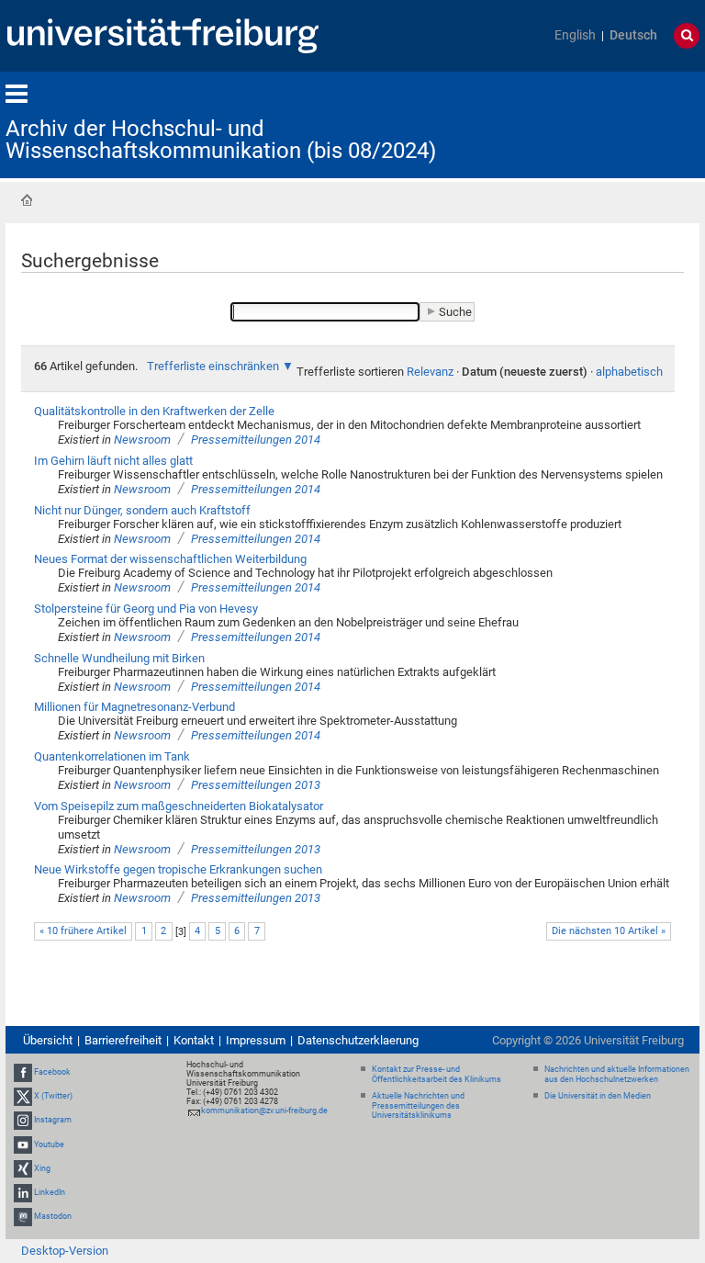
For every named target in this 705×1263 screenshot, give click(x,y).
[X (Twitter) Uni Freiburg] (23, 1095)
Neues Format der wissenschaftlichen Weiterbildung (170, 559)
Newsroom (142, 439)
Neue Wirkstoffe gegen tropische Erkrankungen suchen (178, 869)
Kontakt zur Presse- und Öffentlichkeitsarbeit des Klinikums (436, 1074)
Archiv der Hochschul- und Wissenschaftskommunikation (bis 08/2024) (221, 140)
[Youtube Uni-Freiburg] (23, 1144)
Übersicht (48, 1040)
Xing (42, 1168)
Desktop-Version (64, 1250)
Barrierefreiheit (123, 1040)
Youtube (49, 1144)
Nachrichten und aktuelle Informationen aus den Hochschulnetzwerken (616, 1074)
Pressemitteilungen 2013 (255, 785)
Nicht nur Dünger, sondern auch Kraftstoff (142, 510)
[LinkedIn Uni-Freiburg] (23, 1192)
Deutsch (633, 35)
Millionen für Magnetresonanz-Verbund (134, 707)
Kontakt (193, 1040)
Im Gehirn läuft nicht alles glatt (113, 461)
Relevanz (430, 371)
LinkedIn (49, 1192)
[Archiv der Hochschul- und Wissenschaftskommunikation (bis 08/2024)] (609, 123)
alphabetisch (629, 371)
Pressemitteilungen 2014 (255, 439)
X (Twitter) (53, 1095)
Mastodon (53, 1216)
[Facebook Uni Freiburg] (23, 1072)
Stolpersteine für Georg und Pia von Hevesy (146, 608)
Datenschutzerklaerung (358, 1040)
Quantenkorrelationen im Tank (112, 756)
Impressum (255, 1040)
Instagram (53, 1120)
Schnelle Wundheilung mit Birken (119, 658)
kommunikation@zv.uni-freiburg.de (264, 1110)
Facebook (52, 1072)
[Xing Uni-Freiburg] (23, 1168)
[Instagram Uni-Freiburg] (23, 1120)
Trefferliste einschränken (213, 366)
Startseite (26, 200)
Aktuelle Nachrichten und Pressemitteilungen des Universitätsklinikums (418, 1106)
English (575, 35)
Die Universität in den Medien (597, 1095)
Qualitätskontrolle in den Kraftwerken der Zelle (154, 411)
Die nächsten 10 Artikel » (609, 931)
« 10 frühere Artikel (83, 931)
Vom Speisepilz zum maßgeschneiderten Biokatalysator (178, 806)
